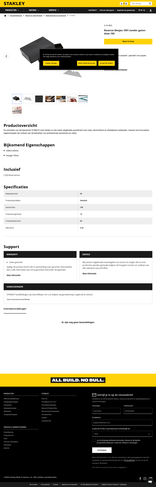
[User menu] (150, 10)
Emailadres (96, 417)
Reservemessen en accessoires (56, 15)
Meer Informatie (89, 273)
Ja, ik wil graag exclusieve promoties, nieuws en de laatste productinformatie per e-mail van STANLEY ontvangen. (118, 441)
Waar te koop (128, 41)
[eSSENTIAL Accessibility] (124, 3)
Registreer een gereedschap (126, 10)
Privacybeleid (129, 460)
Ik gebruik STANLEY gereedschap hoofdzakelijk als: (111, 429)
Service (52, 10)
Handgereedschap (16, 15)
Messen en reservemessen (33, 15)
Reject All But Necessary (86, 63)
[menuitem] (12, 10)
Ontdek (32, 10)
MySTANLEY (93, 10)
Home (5, 16)
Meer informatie (13, 275)
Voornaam (96, 406)
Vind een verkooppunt (107, 10)
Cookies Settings (51, 63)
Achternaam (128, 406)
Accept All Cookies (106, 63)
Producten (10, 10)
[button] (140, 478)
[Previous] (6, 56)
